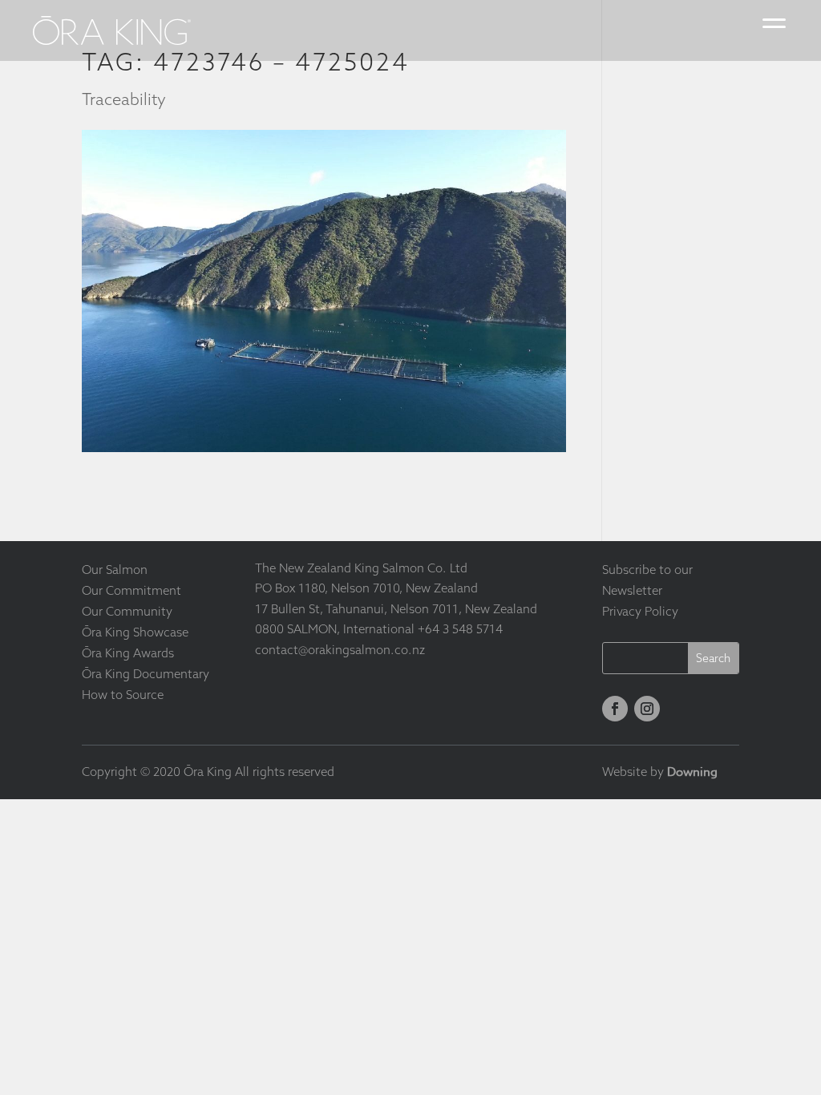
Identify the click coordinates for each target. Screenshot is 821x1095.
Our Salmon (115, 569)
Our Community (127, 611)
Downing (692, 772)
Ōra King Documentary (145, 673)
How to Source (123, 694)
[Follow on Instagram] (647, 708)
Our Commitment (131, 590)
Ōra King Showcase (135, 632)
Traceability (124, 99)
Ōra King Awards (128, 653)
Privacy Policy (640, 611)
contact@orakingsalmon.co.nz (340, 649)
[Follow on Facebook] (615, 708)
